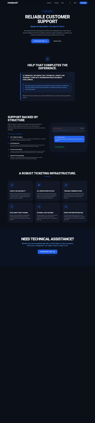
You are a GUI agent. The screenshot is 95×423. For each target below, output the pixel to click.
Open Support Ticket (39, 41)
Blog (63, 2)
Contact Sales (57, 41)
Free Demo (83, 2)
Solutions (49, 2)
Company (56, 2)
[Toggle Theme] (70, 3)
